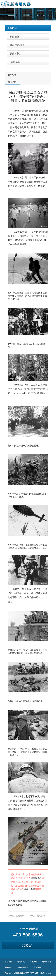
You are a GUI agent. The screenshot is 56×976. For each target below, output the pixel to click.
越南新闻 (15, 36)
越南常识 (15, 53)
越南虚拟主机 (23, 967)
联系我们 (28, 945)
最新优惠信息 (17, 45)
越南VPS (8, 967)
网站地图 (37, 967)
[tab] (28, 28)
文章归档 (12, 28)
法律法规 (15, 62)
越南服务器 (36, 878)
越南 (38, 110)
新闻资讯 (12, 75)
